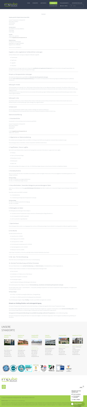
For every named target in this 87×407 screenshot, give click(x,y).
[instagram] (4, 387)
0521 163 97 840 (62, 351)
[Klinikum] (23, 340)
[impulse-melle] (64, 338)
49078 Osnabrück (48, 350)
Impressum (26, 397)
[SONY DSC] (9, 340)
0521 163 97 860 (48, 351)
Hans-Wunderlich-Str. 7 (49, 348)
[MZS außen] (36, 340)
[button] (77, 394)
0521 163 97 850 (75, 351)
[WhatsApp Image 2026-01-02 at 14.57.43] (77, 338)
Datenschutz (31, 397)
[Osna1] (50, 340)
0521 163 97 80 (34, 353)
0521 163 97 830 (7, 353)
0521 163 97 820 (21, 353)
